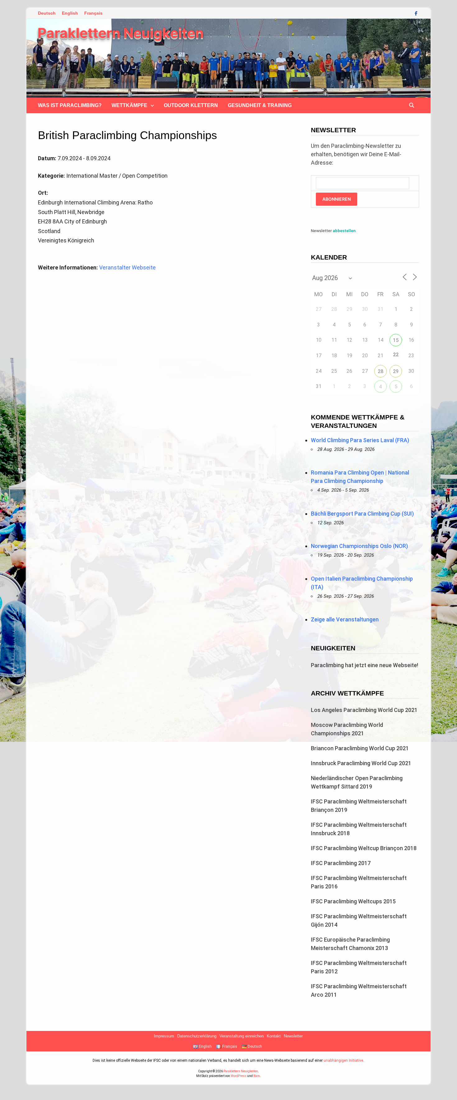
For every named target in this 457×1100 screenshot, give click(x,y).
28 (380, 371)
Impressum (164, 1036)
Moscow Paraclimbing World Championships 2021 (347, 729)
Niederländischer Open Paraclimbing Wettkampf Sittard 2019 (357, 782)
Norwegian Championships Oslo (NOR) (359, 546)
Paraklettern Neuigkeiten (121, 33)
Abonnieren (336, 199)
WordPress (239, 1076)
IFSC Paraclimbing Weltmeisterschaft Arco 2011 (359, 990)
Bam (256, 1076)
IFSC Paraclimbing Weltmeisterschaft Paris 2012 (359, 967)
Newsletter (293, 1036)
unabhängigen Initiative (343, 1060)
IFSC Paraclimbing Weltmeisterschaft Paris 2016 (359, 882)
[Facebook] (416, 13)
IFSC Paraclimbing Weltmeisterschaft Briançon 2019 (359, 805)
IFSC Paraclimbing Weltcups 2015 (353, 901)
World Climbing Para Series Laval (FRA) (360, 440)
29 (396, 371)
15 (396, 340)
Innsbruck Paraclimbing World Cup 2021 (361, 763)
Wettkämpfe (129, 105)
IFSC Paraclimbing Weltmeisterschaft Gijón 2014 (359, 920)
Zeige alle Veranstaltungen (345, 619)
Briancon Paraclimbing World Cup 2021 (360, 748)
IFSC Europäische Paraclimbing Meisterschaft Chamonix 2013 (350, 943)
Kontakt (274, 1036)
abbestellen (344, 230)
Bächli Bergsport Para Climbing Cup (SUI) (362, 513)
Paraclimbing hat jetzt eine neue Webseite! (364, 665)
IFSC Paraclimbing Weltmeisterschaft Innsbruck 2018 (359, 828)
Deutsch (47, 13)
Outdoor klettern (191, 105)
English (70, 13)
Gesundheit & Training (260, 105)
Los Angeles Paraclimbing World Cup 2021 (364, 710)
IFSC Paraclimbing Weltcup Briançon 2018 (364, 848)
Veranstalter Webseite (127, 267)
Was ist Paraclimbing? (70, 105)
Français (93, 13)
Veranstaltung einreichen (241, 1036)
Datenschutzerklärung (196, 1036)
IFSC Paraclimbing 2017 (341, 863)
